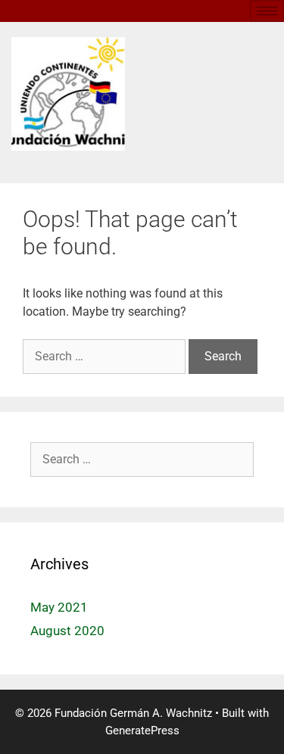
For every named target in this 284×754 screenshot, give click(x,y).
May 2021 (59, 607)
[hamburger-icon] (267, 11)
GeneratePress (142, 730)
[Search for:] (106, 356)
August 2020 (67, 630)
